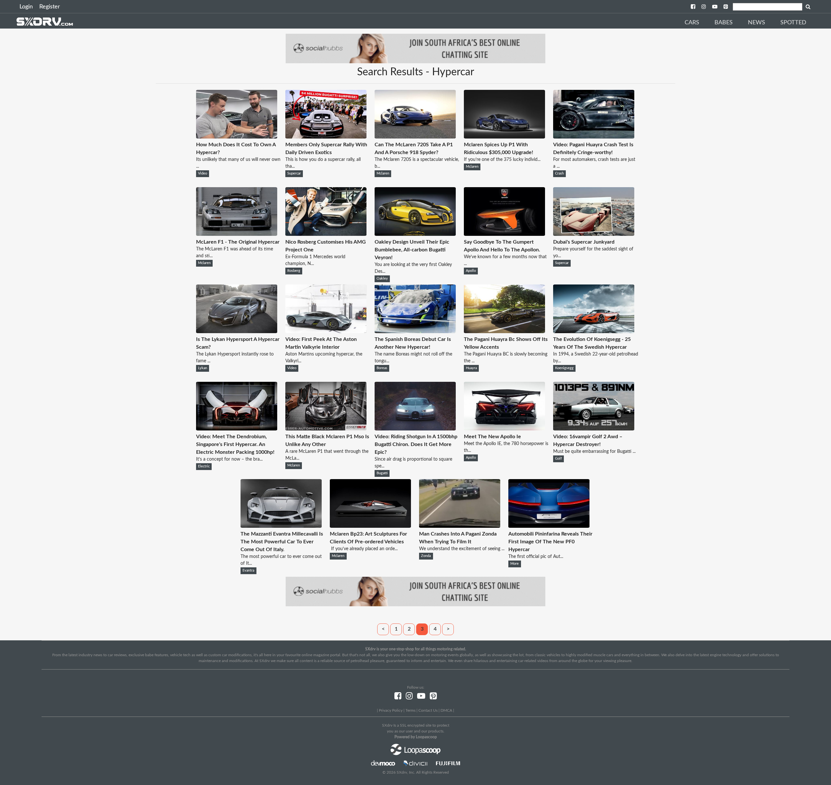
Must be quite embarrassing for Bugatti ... (594, 451)
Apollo (471, 270)
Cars (692, 23)
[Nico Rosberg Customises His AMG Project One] (325, 234)
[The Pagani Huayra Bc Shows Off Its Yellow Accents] (504, 331)
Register (49, 7)
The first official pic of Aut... (535, 556)
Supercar (294, 173)
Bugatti (382, 473)
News (756, 23)
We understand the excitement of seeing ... (461, 549)
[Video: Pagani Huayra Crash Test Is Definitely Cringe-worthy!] (593, 136)
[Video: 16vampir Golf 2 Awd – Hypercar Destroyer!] (593, 428)
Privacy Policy (391, 710)
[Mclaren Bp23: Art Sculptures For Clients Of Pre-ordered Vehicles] (370, 526)
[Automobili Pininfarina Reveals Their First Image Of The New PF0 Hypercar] (548, 526)
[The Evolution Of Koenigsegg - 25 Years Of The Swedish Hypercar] (593, 331)
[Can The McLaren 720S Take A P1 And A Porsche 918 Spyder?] (415, 136)
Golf (558, 458)
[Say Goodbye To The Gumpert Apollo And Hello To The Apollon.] (504, 234)
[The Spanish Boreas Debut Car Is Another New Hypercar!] (415, 331)
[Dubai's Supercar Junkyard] (593, 234)
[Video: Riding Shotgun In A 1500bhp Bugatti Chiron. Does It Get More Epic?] (415, 428)
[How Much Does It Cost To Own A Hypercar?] (236, 136)
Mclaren (383, 173)
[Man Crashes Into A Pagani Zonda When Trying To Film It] (459, 526)
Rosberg (293, 270)
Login (26, 7)
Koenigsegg (564, 368)
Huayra (471, 368)
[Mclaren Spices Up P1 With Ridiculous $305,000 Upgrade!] (504, 136)
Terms (410, 710)
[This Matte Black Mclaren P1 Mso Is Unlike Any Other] (325, 428)
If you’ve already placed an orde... (364, 549)
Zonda (426, 556)
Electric (204, 466)
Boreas (382, 368)
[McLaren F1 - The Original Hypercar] (236, 234)
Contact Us (428, 710)
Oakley (382, 278)
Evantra (248, 570)
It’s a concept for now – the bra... (229, 459)
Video (202, 173)
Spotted (793, 23)
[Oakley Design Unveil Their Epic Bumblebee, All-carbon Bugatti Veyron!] (415, 234)
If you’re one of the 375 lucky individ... (502, 159)
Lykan (202, 368)
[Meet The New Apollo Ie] (504, 428)
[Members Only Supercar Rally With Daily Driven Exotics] (325, 136)
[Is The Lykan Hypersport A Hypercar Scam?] (236, 331)
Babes (723, 23)
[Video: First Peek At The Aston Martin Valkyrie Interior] (325, 331)
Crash (559, 173)
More (514, 563)
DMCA (446, 710)
